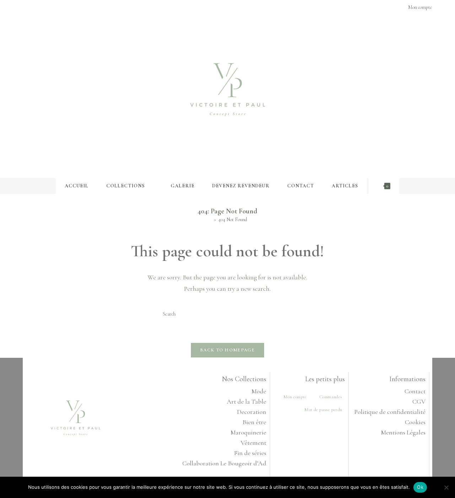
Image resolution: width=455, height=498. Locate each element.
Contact (415, 391)
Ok (420, 487)
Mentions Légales (403, 432)
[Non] (446, 487)
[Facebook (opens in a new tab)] (26, 7)
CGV (418, 401)
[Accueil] (210, 220)
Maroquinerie (248, 432)
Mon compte (295, 397)
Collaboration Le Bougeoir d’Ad (224, 463)
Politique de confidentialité (389, 412)
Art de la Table (246, 401)
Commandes (330, 397)
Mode (259, 391)
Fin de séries (250, 453)
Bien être (254, 422)
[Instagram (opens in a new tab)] (33, 7)
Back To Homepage (227, 350)
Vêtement (253, 443)
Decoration (251, 412)
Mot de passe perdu (323, 409)
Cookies (415, 422)
